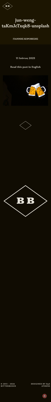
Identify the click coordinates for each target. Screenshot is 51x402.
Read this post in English (25, 67)
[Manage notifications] (44, 396)
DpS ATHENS (45, 385)
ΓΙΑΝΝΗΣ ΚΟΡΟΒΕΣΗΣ (25, 38)
